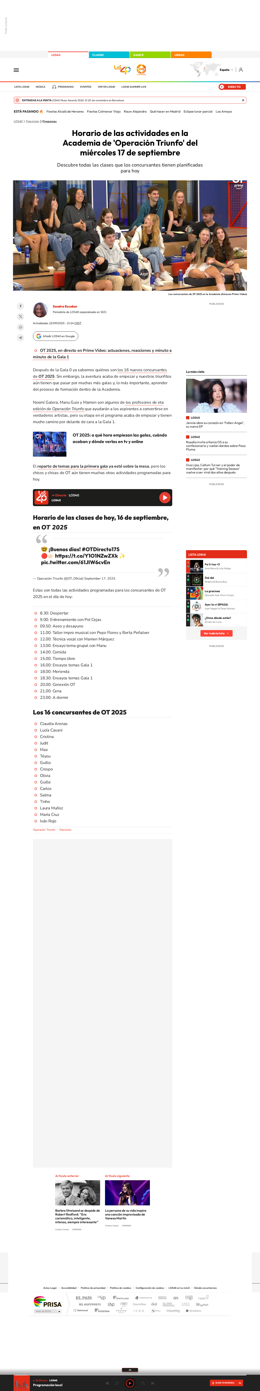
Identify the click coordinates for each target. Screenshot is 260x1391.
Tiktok (113, 1244)
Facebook (20, 306)
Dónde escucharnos (205, 1288)
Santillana (122, 1298)
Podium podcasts (121, 1309)
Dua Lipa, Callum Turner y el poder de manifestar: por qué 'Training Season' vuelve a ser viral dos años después (213, 468)
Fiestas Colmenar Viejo (104, 111)
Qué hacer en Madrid (165, 111)
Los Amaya (224, 111)
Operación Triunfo (44, 830)
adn (187, 1298)
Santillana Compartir (143, 1298)
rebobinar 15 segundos (117, 1383)
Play (130, 1383)
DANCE (138, 55)
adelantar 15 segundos (143, 1383)
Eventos (85, 86)
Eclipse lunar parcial (198, 111)
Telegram (20, 337)
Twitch (146, 1244)
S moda (155, 1309)
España (224, 70)
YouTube (122, 1244)
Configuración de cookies (150, 1288)
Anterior (107, 1383)
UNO (111, 1303)
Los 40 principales (103, 1298)
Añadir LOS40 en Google (59, 336)
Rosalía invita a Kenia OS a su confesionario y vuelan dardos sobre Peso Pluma (216, 446)
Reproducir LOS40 (165, 497)
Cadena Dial (154, 1303)
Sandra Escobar (65, 306)
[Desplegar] (130, 1370)
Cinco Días (139, 1303)
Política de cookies (120, 1288)
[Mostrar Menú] (19, 69)
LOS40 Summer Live (133, 86)
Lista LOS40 (21, 86)
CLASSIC (98, 55)
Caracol (202, 1298)
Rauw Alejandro (135, 111)
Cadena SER (161, 1298)
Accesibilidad (68, 1288)
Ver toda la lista (214, 633)
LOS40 (55, 55)
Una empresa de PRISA (47, 1301)
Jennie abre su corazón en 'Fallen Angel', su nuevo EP (215, 424)
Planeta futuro (184, 1303)
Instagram (105, 1244)
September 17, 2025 (99, 578)
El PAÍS (83, 1298)
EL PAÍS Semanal (169, 1303)
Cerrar (243, 100)
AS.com (174, 1298)
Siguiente (152, 1383)
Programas (66, 86)
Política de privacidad (93, 1288)
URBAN (179, 55)
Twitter (20, 316)
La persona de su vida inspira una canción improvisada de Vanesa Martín (125, 1214)
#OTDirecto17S (101, 549)
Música (40, 86)
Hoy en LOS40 (106, 86)
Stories (154, 1244)
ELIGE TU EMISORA (225, 1382)
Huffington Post (89, 1303)
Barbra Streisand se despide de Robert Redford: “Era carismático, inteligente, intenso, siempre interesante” (77, 1216)
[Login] (241, 69)
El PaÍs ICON (138, 1309)
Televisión (32, 121)
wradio (123, 1303)
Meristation (193, 1309)
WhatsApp (20, 327)
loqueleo (173, 1309)
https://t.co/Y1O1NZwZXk (86, 555)
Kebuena (198, 1303)
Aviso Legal (50, 1288)
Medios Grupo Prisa (47, 1311)
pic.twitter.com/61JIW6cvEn (75, 562)
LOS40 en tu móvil (179, 1288)
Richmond (81, 1309)
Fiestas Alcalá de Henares (65, 111)
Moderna (101, 1309)
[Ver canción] (196, 566)
